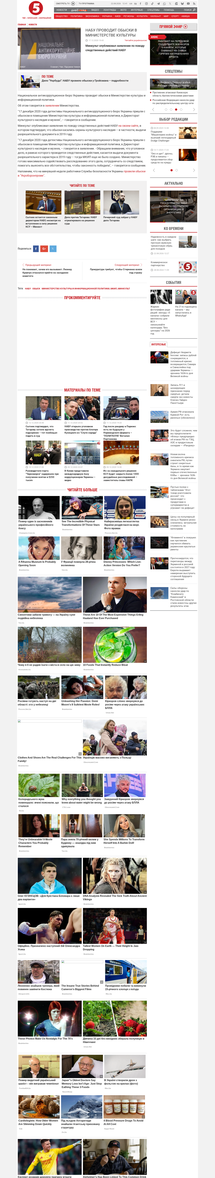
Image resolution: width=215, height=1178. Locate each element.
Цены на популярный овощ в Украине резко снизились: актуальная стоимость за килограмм (183, 522)
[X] (170, 3)
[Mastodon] (176, 3)
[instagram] (146, 3)
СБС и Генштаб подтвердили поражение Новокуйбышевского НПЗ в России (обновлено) (175, 103)
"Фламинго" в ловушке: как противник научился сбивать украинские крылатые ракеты (183, 543)
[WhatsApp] (164, 3)
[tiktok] (152, 3)
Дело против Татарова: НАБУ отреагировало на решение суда (81, 220)
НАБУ (28, 288)
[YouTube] (188, 3)
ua (130, 3)
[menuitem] (61, 10)
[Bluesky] (182, 3)
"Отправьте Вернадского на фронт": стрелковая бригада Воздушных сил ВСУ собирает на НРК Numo (162, 161)
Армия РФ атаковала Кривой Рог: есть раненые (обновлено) (182, 414)
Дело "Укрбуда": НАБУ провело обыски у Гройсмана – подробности (85, 80)
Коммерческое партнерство (159, 264)
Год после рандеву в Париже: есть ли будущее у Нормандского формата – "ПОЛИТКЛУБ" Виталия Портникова (119, 432)
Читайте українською (136, 39)
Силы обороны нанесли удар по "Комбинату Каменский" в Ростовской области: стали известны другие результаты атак (183, 597)
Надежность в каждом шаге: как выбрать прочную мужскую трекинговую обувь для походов (163, 242)
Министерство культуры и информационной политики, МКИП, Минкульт (86, 288)
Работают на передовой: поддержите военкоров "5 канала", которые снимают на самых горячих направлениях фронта (163, 140)
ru (135, 3)
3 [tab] (176, 109)
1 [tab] (166, 109)
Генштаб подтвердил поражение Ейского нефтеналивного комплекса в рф (174, 95)
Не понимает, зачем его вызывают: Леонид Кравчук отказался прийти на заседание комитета (47, 272)
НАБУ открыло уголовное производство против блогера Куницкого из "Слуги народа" (81, 429)
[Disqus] (82, 346)
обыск (36, 288)
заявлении (52, 105)
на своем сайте (128, 125)
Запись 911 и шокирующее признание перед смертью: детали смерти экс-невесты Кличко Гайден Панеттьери (181, 394)
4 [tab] (181, 109)
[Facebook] (140, 3)
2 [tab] (171, 109)
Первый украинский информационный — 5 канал (36, 10)
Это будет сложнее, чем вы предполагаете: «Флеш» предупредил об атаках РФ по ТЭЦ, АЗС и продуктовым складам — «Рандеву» (183, 438)
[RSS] (194, 3)
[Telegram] (158, 3)
